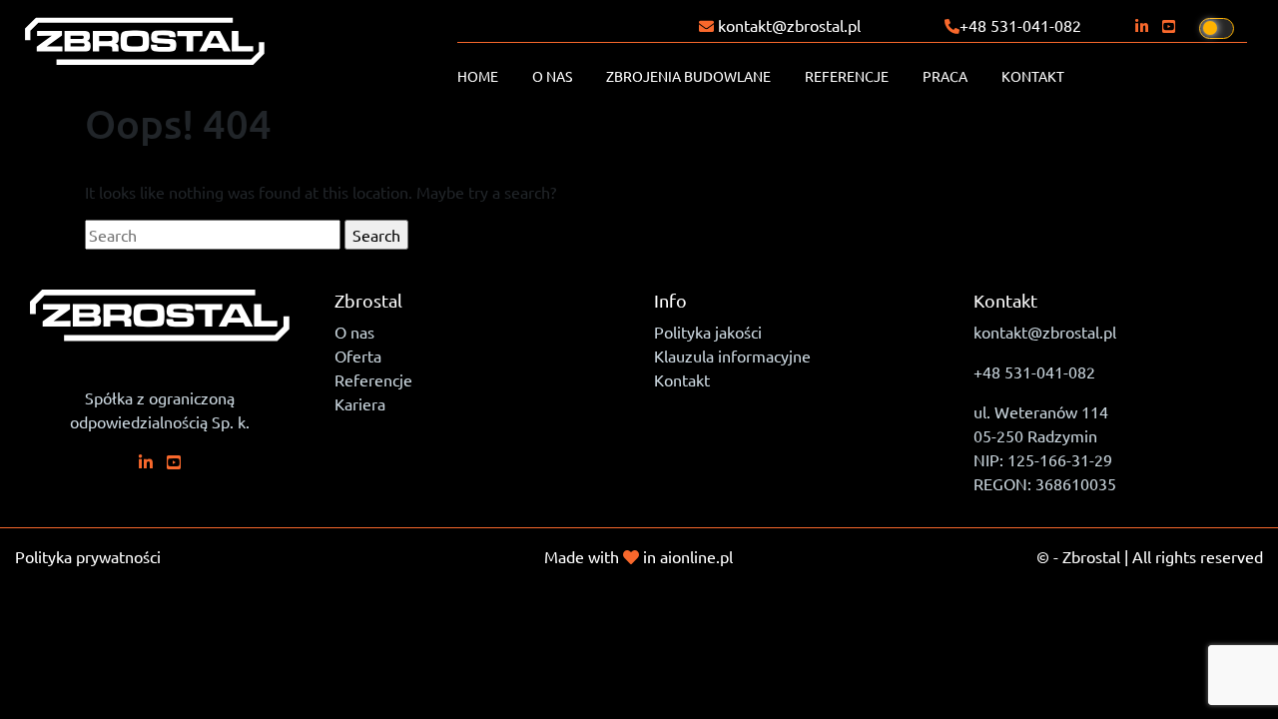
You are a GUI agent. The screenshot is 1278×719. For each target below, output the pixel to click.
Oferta (357, 355)
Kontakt (1032, 76)
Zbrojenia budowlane (688, 76)
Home (477, 76)
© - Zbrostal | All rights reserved (1149, 556)
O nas (552, 76)
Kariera (359, 403)
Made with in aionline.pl (638, 556)
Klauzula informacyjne (732, 355)
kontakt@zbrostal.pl (787, 25)
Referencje (847, 76)
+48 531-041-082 (1020, 25)
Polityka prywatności (88, 556)
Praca (945, 76)
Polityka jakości (708, 332)
